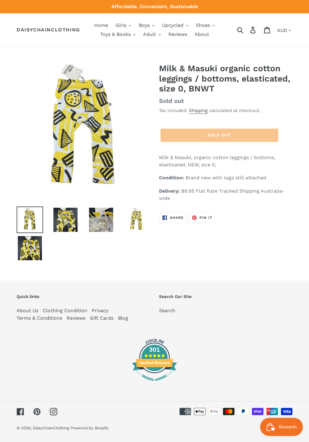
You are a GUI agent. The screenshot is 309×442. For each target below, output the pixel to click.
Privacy (100, 310)
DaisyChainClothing (48, 30)
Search (167, 310)
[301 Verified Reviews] (154, 384)
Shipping (198, 110)
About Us (27, 310)
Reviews (76, 318)
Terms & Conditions (39, 318)
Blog (123, 318)
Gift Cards (101, 318)
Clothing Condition (65, 310)
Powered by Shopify (90, 428)
